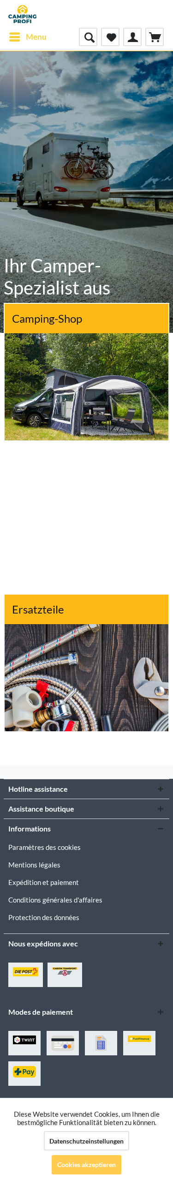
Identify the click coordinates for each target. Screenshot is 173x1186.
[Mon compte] (132, 37)
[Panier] (154, 37)
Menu (36, 37)
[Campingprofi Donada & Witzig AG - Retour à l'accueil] (22, 14)
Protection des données (43, 917)
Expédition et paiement (43, 882)
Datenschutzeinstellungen (86, 1141)
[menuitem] (27, 37)
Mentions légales (34, 865)
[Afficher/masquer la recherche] (88, 37)
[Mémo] (110, 37)
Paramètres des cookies (44, 847)
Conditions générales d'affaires (55, 900)
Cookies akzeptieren (86, 1164)
